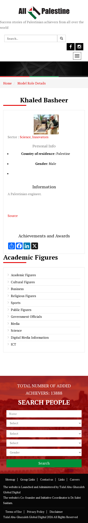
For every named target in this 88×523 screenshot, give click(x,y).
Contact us (46, 479)
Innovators (40, 137)
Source (13, 216)
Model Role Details (31, 83)
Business (17, 289)
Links (61, 479)
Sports (16, 303)
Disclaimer (56, 512)
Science (25, 137)
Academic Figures (23, 275)
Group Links (27, 479)
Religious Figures (23, 296)
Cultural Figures (23, 282)
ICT (13, 344)
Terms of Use (13, 512)
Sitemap (10, 479)
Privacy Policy (35, 512)
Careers (75, 479)
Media (15, 323)
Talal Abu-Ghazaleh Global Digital (24, 517)
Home (7, 83)
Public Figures (21, 310)
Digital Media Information (30, 337)
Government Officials (26, 316)
